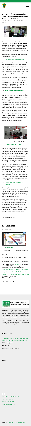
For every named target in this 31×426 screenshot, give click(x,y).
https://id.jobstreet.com (7, 399)
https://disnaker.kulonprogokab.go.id (10, 396)
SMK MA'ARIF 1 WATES (12, 422)
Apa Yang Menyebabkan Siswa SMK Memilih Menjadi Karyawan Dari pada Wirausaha (15, 16)
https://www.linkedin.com (8, 401)
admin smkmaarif (17, 229)
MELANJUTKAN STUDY (7, 229)
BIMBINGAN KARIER (18, 20)
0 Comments (10, 20)
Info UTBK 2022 (8, 226)
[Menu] (26, 5)
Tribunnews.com (17, 264)
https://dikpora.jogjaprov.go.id (9, 404)
